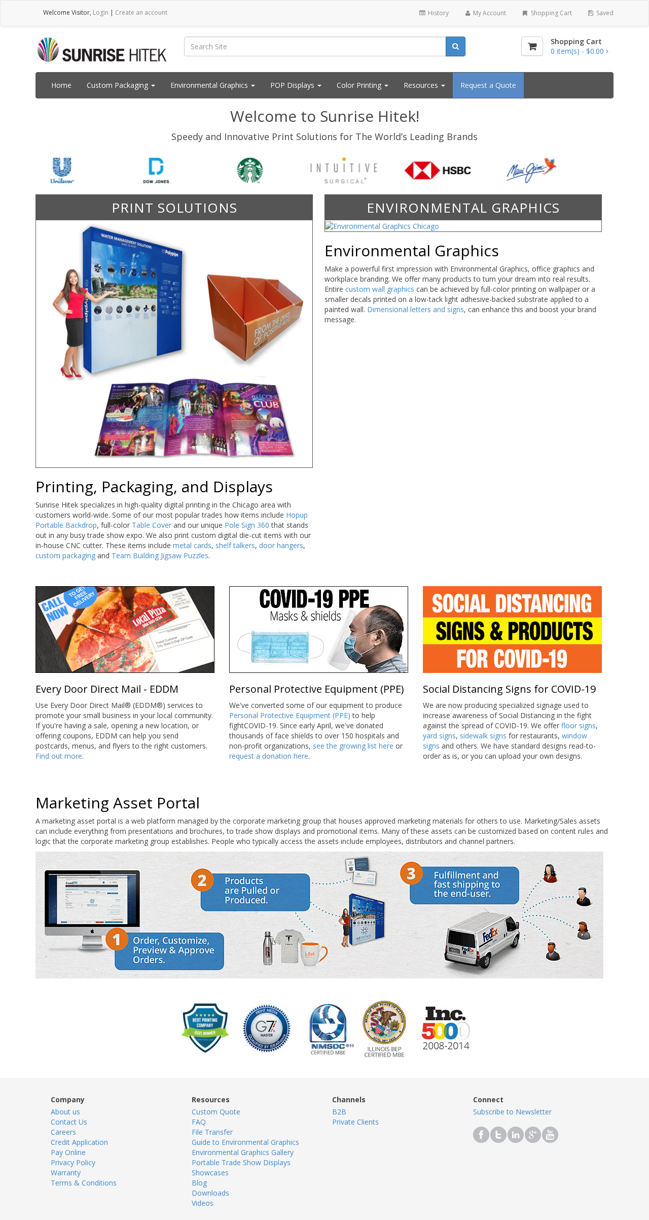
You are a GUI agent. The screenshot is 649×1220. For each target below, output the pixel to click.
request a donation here (268, 756)
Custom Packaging (118, 85)
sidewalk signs (483, 735)
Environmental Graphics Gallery (243, 1152)
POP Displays (293, 85)
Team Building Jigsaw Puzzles (160, 555)
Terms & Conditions (84, 1183)
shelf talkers (235, 545)
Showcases (210, 1172)
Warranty (66, 1172)
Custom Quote (216, 1111)
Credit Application (79, 1142)
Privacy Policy (73, 1162)
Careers (63, 1132)
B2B (339, 1111)
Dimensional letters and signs (415, 309)
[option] (90, 171)
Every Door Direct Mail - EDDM (106, 689)
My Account (489, 13)
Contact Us (69, 1122)
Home (61, 85)
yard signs (439, 735)
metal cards (192, 545)
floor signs (578, 725)
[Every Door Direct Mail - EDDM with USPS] (124, 628)
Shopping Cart (550, 13)
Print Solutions (174, 207)
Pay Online (68, 1152)
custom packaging (65, 555)
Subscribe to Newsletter (512, 1111)
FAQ (199, 1122)
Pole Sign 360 (247, 525)
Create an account (141, 12)
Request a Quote (488, 85)
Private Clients (355, 1122)
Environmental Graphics (210, 85)
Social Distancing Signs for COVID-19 (509, 689)
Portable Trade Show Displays (241, 1162)
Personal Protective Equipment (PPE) (316, 689)
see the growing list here (353, 746)
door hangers (281, 545)
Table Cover (151, 525)
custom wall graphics (379, 289)
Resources (422, 85)
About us (65, 1111)
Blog (199, 1183)
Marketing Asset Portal (117, 802)
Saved (604, 13)
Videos (202, 1203)
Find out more (58, 756)
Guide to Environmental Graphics (245, 1142)
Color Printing (360, 85)
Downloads (210, 1193)
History (437, 13)
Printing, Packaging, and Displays (154, 486)
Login (101, 12)
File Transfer (212, 1132)
